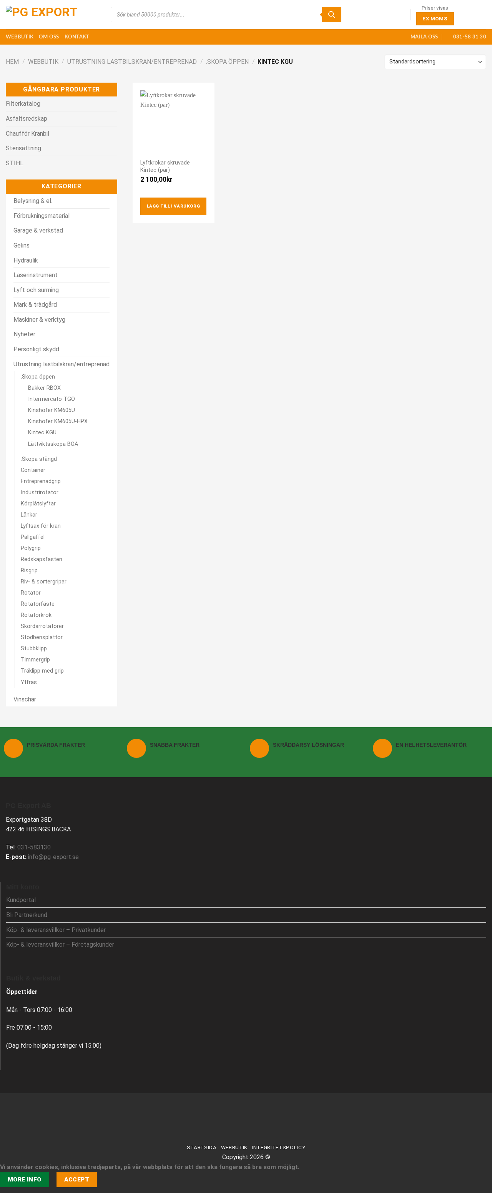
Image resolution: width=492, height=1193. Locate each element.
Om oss (49, 37)
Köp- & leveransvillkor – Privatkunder (56, 930)
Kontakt (77, 37)
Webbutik (19, 37)
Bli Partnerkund (26, 915)
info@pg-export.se (53, 857)
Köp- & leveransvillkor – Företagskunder (60, 944)
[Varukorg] (482, 14)
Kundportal (21, 900)
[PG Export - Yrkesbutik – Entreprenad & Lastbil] (44, 14)
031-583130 (34, 847)
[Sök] (331, 14)
